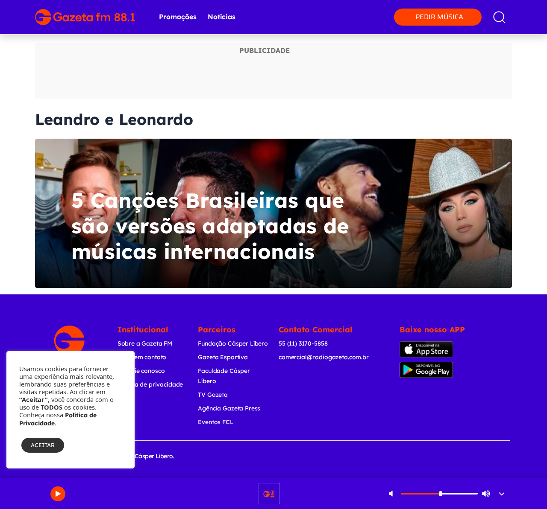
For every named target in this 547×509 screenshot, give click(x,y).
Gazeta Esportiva (223, 357)
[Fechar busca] (522, 8)
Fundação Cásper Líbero (233, 343)
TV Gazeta (213, 394)
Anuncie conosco (141, 371)
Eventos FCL (215, 422)
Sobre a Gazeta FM (145, 343)
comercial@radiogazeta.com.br (324, 357)
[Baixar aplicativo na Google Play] (435, 370)
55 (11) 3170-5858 (303, 343)
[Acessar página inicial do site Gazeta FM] (85, 17)
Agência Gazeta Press (229, 408)
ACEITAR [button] (43, 445)
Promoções (178, 16)
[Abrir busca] (499, 17)
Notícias (221, 16)
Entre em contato (142, 357)
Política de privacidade (150, 384)
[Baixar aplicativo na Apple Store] (433, 349)
